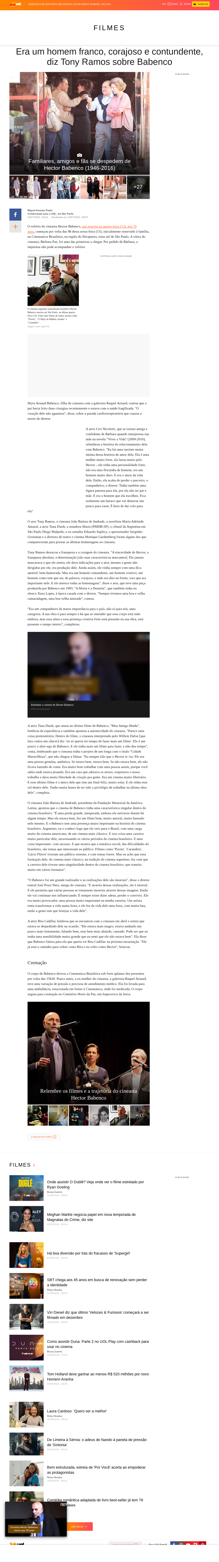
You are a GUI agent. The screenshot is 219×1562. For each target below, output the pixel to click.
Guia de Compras (205, 14)
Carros (71, 14)
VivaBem (135, 14)
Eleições (37, 14)
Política (60, 14)
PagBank (95, 4)
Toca (190, 14)
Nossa (170, 14)
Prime (183, 14)
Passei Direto (81, 4)
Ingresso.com (37, 4)
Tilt (143, 14)
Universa (124, 14)
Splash (113, 14)
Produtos (16, 14)
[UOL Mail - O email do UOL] (172, 4)
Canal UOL (159, 14)
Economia (82, 14)
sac (164, 4)
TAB (177, 14)
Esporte (102, 14)
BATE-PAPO (51, 4)
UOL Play (106, 4)
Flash (27, 14)
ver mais (77, 1526)
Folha (93, 14)
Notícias (48, 14)
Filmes (109, 28)
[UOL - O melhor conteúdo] (15, 4)
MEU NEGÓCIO (65, 4)
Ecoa (149, 14)
